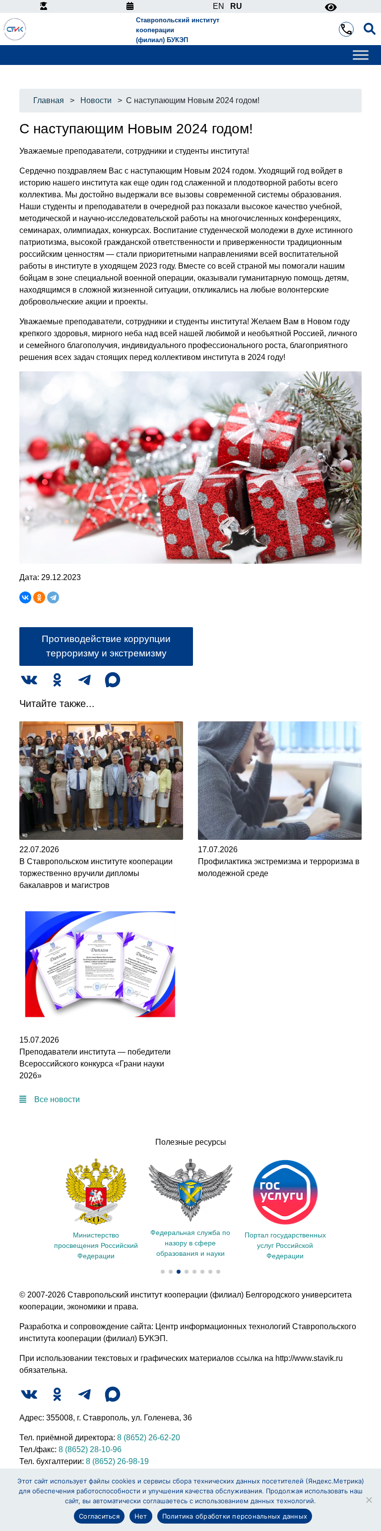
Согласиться (99, 1516)
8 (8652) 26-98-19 (117, 1461)
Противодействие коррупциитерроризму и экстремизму (106, 646)
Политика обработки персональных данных (235, 1516)
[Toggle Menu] (361, 55)
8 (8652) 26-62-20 (148, 1437)
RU (236, 6)
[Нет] (369, 1500)
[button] (163, 1272)
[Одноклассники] (39, 597)
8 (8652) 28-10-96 (90, 1449)
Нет (140, 1516)
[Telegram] (53, 597)
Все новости (57, 1099)
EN (218, 6)
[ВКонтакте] (25, 597)
